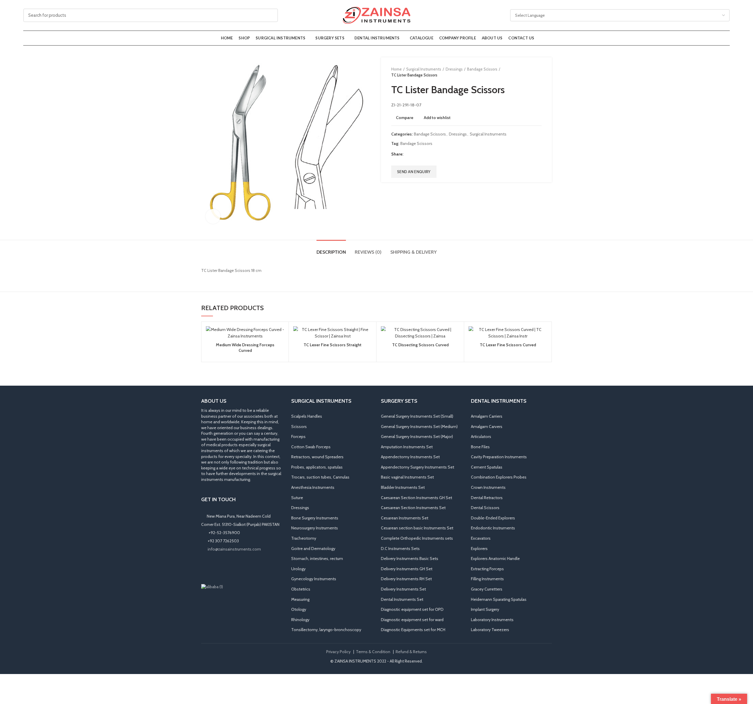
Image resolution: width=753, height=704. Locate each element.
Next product (539, 72)
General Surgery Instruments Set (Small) (417, 416)
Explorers (479, 548)
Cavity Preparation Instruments (499, 456)
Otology (298, 609)
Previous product (527, 72)
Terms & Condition (373, 651)
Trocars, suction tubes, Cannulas (320, 477)
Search (270, 15)
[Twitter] (415, 154)
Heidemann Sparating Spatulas (499, 599)
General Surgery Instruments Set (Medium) (419, 426)
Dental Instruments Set (402, 599)
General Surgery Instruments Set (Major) (417, 436)
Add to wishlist (437, 118)
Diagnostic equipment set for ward (412, 619)
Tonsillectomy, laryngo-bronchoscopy (326, 629)
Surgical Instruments (423, 69)
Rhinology (300, 619)
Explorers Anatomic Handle (495, 558)
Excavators (481, 538)
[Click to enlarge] (213, 216)
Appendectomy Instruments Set (410, 456)
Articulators (481, 436)
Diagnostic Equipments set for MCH (413, 629)
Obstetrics (300, 589)
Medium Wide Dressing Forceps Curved (245, 347)
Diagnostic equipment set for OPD (412, 609)
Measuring (300, 599)
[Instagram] (213, 567)
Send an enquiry (414, 171)
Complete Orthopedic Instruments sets (417, 538)
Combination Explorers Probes (499, 477)
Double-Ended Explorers (493, 518)
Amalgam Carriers (486, 416)
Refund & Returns (411, 651)
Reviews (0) (368, 252)
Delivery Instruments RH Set (406, 578)
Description (331, 252)
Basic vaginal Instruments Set (407, 477)
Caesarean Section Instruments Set (413, 507)
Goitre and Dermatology (313, 548)
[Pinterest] (423, 154)
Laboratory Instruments (492, 619)
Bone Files (480, 446)
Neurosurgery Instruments (314, 528)
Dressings (454, 69)
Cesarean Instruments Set (404, 518)
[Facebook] (408, 154)
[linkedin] (430, 154)
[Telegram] (438, 154)
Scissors (299, 426)
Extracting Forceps (487, 568)
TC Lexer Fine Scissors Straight (332, 344)
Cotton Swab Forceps (311, 446)
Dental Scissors (485, 507)
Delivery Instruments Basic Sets (409, 558)
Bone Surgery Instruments (314, 518)
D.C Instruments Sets (400, 548)
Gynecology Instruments (313, 578)
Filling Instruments (487, 578)
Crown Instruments (488, 487)
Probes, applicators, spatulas (317, 467)
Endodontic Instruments (493, 528)
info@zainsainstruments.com (234, 549)
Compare (404, 118)
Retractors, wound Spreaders (317, 456)
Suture (297, 497)
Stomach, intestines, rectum (317, 558)
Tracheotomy (303, 538)
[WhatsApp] (230, 567)
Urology (298, 568)
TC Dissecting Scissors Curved (420, 344)
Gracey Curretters (486, 589)
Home (396, 69)
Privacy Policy (338, 651)
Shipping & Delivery (413, 252)
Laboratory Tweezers (490, 629)
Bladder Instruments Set (403, 487)
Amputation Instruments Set (407, 446)
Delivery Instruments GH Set (406, 568)
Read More (279, 349)
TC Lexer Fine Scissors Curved (508, 344)
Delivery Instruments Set (403, 589)
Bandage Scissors (482, 69)
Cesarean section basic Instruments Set (417, 528)
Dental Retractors (487, 497)
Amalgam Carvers (486, 426)
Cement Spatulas (486, 467)
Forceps (298, 436)
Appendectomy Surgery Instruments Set (417, 467)
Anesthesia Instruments (312, 487)
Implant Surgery (485, 609)
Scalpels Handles (306, 416)
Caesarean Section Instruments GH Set (416, 497)
